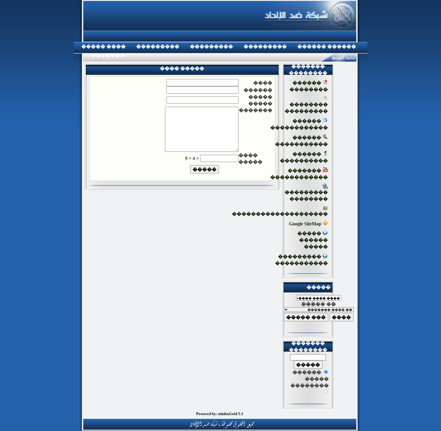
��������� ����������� (301, 260)
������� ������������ (299, 174)
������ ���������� (304, 157)
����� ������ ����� (312, 240)
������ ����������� (301, 141)
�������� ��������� (306, 108)
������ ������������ (299, 124)
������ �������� (309, 86)
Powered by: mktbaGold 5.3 (219, 413)
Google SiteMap (305, 223)
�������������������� (280, 213)
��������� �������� (306, 195)
